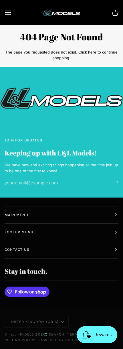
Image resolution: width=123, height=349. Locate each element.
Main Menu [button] (16, 215)
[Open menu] (13, 12)
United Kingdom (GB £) (34, 322)
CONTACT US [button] (17, 249)
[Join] (113, 182)
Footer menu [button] (19, 232)
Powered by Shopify (60, 340)
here (92, 52)
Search (56, 334)
